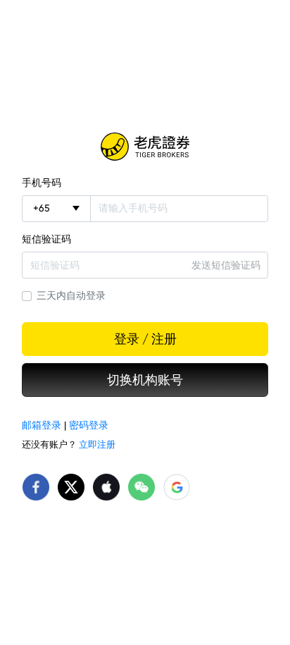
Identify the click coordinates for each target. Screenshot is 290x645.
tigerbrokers (145, 147)
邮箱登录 (41, 425)
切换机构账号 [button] (145, 380)
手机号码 (41, 182)
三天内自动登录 (71, 295)
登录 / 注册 (145, 339)
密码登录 (88, 425)
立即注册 (97, 444)
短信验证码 (46, 239)
